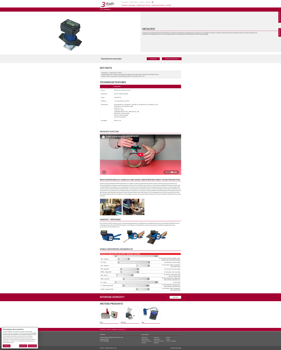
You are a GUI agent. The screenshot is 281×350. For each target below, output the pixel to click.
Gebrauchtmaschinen (158, 5)
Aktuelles (141, 2)
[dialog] (19, 338)
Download (153, 58)
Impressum (114, 329)
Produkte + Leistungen (128, 5)
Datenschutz (121, 329)
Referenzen (148, 2)
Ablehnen (23, 346)
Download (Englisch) (172, 58)
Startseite (102, 329)
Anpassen (7, 346)
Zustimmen (32, 346)
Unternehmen (124, 2)
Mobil (101, 9)
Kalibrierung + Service (143, 5)
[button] (279, 16)
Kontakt (168, 5)
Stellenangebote (134, 2)
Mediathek (156, 342)
